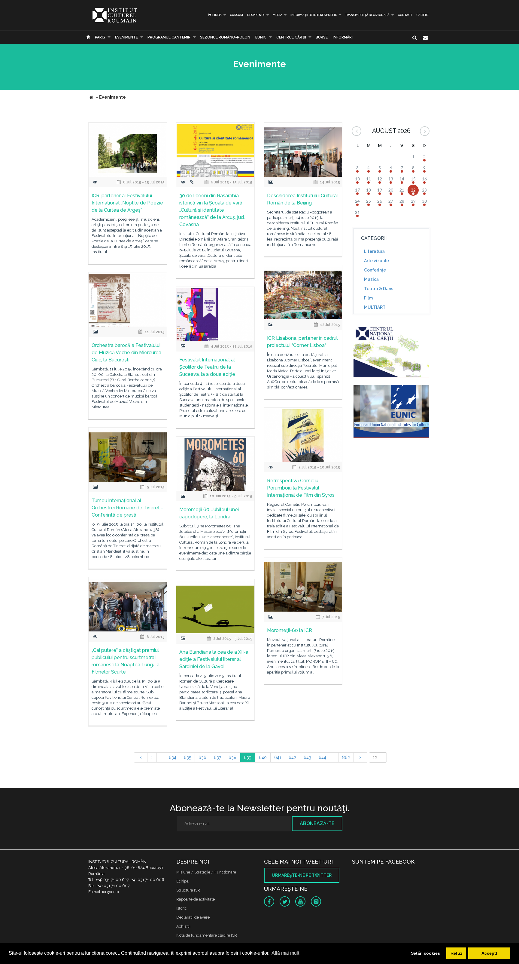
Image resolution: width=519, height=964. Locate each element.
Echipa (182, 881)
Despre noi (256, 15)
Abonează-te (317, 823)
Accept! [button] (489, 953)
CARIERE (422, 15)
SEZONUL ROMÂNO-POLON (225, 37)
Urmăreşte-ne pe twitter (302, 875)
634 (172, 757)
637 (217, 757)
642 (292, 757)
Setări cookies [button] (425, 953)
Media (277, 15)
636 (202, 757)
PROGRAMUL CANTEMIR (168, 37)
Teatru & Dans (378, 288)
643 (307, 757)
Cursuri (236, 15)
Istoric (181, 908)
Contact (405, 15)
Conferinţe (375, 270)
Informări (343, 37)
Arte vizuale (376, 260)
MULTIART (375, 307)
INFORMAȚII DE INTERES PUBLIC (313, 15)
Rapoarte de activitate (195, 899)
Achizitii (183, 926)
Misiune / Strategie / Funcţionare (206, 872)
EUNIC (260, 37)
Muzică (371, 279)
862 (346, 757)
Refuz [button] (456, 953)
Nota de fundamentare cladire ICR (206, 935)
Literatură (374, 251)
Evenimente (126, 37)
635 (187, 757)
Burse (322, 37)
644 (322, 757)
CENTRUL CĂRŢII (291, 37)
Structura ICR (188, 890)
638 (232, 757)
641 (277, 757)
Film (368, 298)
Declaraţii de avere (193, 917)
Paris (100, 37)
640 (263, 757)
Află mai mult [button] (285, 953)
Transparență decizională (367, 15)
